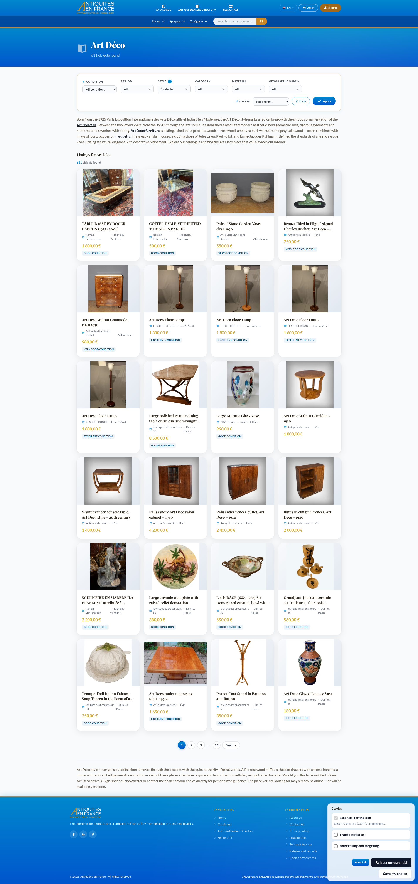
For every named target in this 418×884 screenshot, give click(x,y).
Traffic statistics (352, 834)
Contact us (297, 824)
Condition (94, 81)
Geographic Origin (284, 81)
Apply (327, 101)
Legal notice (298, 837)
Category (203, 81)
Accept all (360, 862)
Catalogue (224, 824)
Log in (310, 7)
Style (164, 81)
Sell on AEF (225, 837)
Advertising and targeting (359, 846)
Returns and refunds (303, 851)
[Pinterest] (93, 834)
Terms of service (301, 844)
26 (216, 745)
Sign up (332, 7)
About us (296, 817)
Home (222, 817)
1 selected (167, 89)
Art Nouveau (86, 125)
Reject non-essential (391, 862)
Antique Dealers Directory (236, 831)
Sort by (245, 101)
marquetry (122, 136)
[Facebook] (74, 834)
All (126, 89)
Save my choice (395, 873)
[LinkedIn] (83, 834)
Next (229, 745)
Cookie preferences (303, 858)
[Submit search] (261, 21)
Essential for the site (355, 817)
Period (126, 81)
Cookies (337, 808)
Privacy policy (299, 831)
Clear (302, 101)
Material (239, 81)
